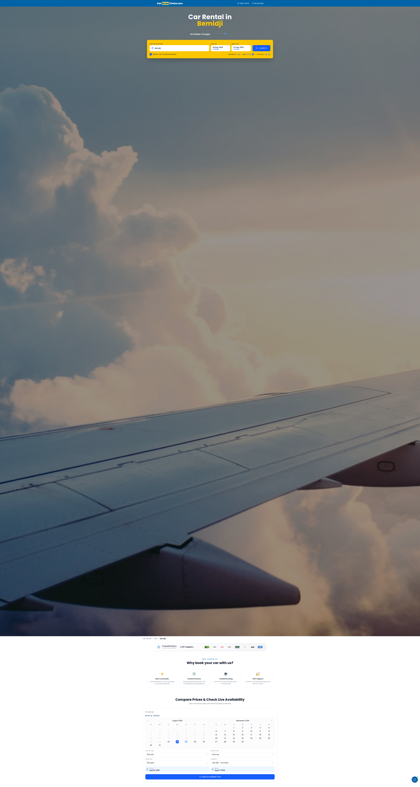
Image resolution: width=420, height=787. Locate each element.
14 (195, 734)
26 (177, 741)
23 (151, 741)
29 (204, 741)
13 (186, 734)
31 (160, 745)
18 (168, 738)
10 (160, 734)
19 (177, 738)
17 (160, 738)
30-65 (249, 54)
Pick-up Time (149, 751)
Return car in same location (164, 54)
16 (151, 738)
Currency (214, 759)
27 (186, 741)
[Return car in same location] (151, 54)
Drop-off (235, 44)
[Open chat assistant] (415, 779)
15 (204, 734)
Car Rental (147, 639)
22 (204, 738)
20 (186, 738)
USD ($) (267, 54)
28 (195, 741)
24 (160, 741)
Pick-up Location (156, 44)
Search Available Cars (211, 777)
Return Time (215, 751)
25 (169, 741)
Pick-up (214, 44)
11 (168, 734)
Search (263, 48)
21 (195, 738)
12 (177, 734)
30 (151, 745)
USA (238, 54)
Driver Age (148, 759)
